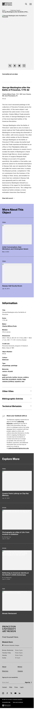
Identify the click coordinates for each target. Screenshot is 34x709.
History (20, 666)
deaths (19, 379)
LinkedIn (19, 693)
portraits (9, 377)
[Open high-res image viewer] (10, 66)
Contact (4, 687)
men (23, 381)
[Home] (7, 4)
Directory (5, 671)
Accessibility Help (6, 702)
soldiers (26, 377)
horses (20, 377)
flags (24, 379)
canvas (4, 371)
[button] (9, 629)
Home (3, 10)
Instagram (3, 693)
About (4, 666)
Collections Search (15, 10)
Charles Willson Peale (9, 326)
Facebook (7, 693)
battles (14, 377)
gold (3, 377)
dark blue (5, 379)
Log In (21, 687)
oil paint (10, 371)
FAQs (10, 687)
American (5, 359)
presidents (12, 379)
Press (16, 687)
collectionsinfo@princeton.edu (18, 448)
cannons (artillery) (8, 381)
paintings (14, 365)
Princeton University (17, 699)
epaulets (18, 381)
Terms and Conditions (18, 702)
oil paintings (6, 365)
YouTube (15, 693)
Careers (20, 671)
